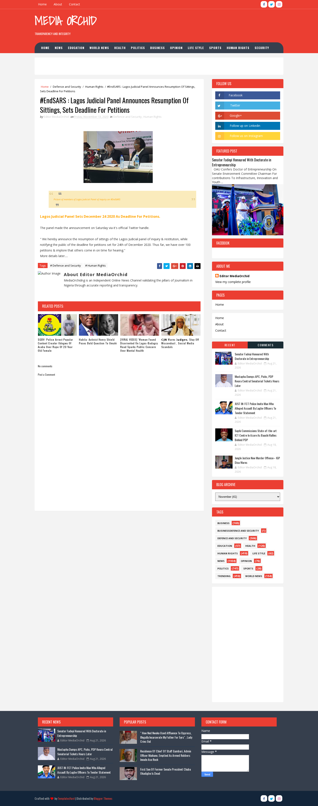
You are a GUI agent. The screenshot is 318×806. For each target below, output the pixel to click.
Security (262, 47)
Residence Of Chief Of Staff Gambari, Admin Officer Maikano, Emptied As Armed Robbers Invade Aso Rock (165, 755)
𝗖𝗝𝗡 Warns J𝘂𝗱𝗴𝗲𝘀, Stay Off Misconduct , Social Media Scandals (180, 343)
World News (99, 47)
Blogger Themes (103, 798)
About (58, 4)
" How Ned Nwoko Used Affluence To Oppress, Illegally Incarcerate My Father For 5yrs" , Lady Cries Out (166, 737)
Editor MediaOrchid (234, 276)
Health (120, 47)
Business (157, 47)
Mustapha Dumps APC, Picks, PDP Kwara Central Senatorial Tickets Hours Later (257, 381)
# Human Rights (95, 265)
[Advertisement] (204, 23)
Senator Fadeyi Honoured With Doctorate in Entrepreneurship (241, 162)
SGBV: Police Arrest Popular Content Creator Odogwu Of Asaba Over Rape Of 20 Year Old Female (55, 345)
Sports (215, 47)
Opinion (176, 47)
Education (76, 47)
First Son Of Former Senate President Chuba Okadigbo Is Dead (165, 771)
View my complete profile (233, 282)
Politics (138, 47)
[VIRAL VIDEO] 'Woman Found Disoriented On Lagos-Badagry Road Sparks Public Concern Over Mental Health (139, 345)
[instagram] (279, 4)
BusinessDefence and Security (238, 530)
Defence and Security (67, 87)
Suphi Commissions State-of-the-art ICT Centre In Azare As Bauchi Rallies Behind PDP (256, 435)
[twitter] (271, 4)
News (59, 47)
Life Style (196, 47)
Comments (265, 345)
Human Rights (238, 47)
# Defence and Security (65, 265)
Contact (74, 4)
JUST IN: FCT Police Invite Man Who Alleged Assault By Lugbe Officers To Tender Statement (255, 408)
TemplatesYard (66, 798)
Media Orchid (66, 20)
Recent (230, 345)
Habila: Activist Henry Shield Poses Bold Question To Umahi (98, 341)
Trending (224, 576)
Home (42, 4)
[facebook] (264, 4)
